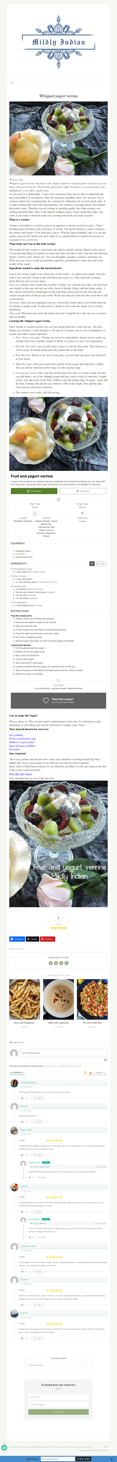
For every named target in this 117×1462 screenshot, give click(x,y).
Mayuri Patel (26, 1129)
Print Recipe (35, 491)
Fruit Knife (20, 554)
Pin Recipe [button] (84, 491)
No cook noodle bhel (92, 1022)
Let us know (57, 702)
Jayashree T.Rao (28, 1246)
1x (92, 563)
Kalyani (24, 1186)
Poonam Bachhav (29, 1082)
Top (105, 1447)
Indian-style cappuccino (58, 1022)
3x (103, 563)
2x (97, 563)
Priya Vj (24, 1313)
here (64, 1447)
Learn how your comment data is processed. (62, 1066)
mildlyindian (18, 949)
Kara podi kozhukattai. (24, 1022)
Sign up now (32, 1459)
